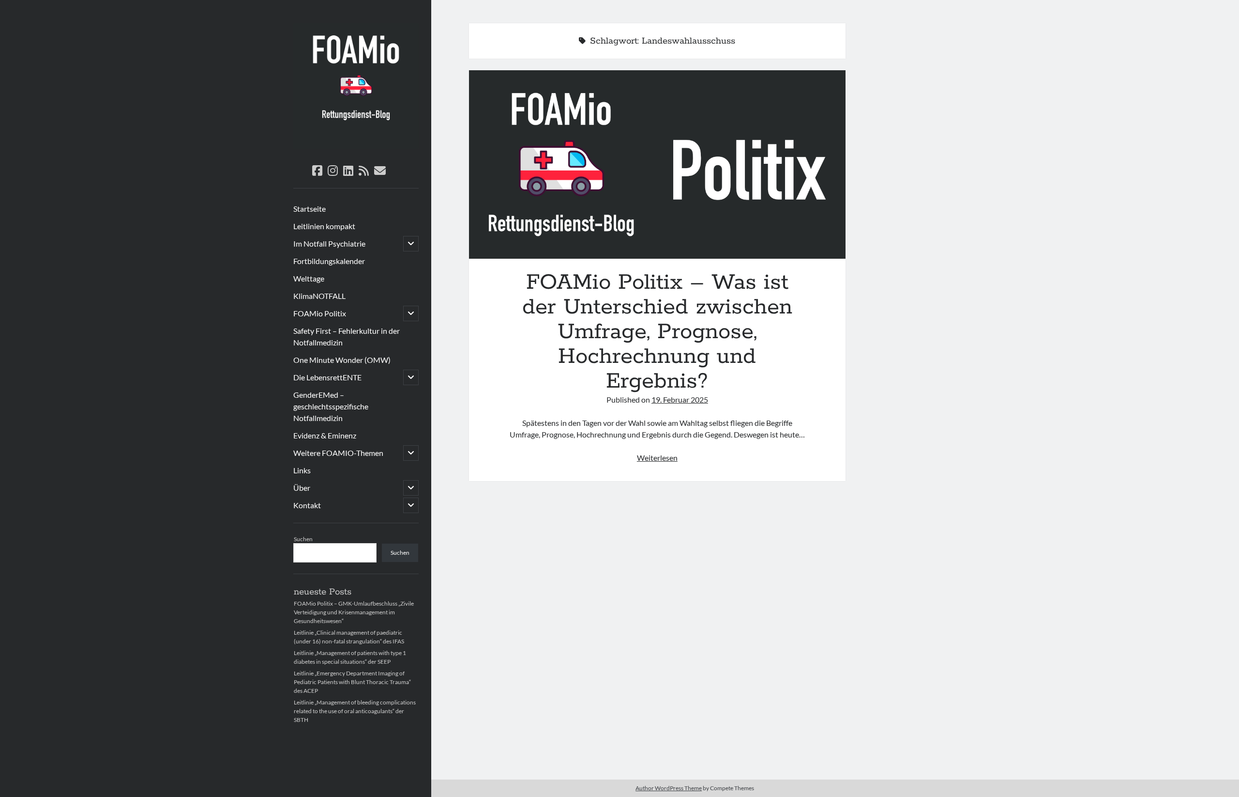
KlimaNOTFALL (319, 295)
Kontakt (307, 505)
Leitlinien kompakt (324, 226)
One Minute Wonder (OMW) (342, 359)
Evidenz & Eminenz (324, 435)
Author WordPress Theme (668, 788)
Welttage (308, 278)
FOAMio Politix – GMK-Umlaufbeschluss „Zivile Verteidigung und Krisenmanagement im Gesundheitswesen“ (354, 612)
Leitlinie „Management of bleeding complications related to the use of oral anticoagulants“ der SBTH (355, 711)
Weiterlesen (657, 457)
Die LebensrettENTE (327, 377)
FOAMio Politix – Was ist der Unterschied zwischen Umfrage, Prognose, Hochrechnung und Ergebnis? (657, 164)
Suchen (303, 539)
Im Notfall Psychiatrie (329, 243)
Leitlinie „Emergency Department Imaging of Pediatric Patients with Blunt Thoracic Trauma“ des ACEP (352, 682)
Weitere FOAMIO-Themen (338, 452)
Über (301, 487)
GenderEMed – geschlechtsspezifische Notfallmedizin (330, 406)
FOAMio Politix (319, 313)
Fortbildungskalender (329, 261)
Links (302, 470)
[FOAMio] (356, 145)
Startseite (309, 208)
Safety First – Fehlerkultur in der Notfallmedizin (346, 336)
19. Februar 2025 (679, 399)
